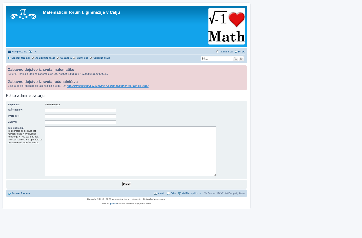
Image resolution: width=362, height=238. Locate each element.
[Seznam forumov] (25, 13)
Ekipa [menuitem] (173, 193)
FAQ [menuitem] (34, 51)
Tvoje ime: (13, 116)
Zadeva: (12, 122)
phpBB (113, 203)
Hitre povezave (19, 51)
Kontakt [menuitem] (161, 193)
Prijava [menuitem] (241, 51)
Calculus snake (101, 58)
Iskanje (235, 58)
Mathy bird (82, 58)
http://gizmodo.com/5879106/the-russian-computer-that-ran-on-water (108, 85)
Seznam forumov (21, 193)
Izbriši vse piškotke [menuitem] (191, 193)
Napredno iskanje (241, 58)
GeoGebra (66, 58)
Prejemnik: (14, 104)
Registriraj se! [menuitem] (226, 51)
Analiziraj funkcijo (45, 58)
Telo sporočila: (16, 128)
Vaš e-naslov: (15, 109)
